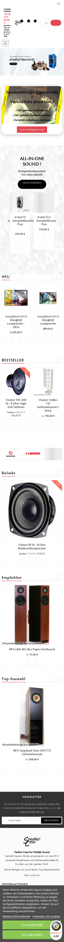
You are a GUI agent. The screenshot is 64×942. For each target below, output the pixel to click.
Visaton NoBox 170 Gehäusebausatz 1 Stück (48, 405)
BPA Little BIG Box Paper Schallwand (32, 649)
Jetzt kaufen (13, 63)
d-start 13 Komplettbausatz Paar (23, 220)
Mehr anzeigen (32, 182)
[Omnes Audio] (32, 454)
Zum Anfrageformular (32, 129)
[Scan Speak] (53, 454)
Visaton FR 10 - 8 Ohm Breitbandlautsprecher (32, 546)
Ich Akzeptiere (32, 925)
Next (35, 263)
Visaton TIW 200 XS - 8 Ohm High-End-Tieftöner (16, 403)
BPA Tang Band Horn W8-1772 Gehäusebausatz (32, 752)
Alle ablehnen (32, 935)
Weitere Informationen (17, 916)
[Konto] (51, 4)
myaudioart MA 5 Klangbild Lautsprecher (48, 320)
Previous (29, 263)
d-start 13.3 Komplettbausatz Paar (47, 220)
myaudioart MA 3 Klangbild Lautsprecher (16, 320)
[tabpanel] (32, 61)
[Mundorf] (11, 454)
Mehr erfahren (32, 875)
